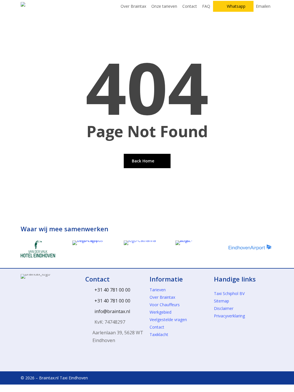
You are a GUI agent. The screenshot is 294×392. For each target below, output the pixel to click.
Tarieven (158, 289)
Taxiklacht (159, 334)
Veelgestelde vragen (168, 319)
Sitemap (221, 301)
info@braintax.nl (112, 311)
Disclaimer (223, 308)
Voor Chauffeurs (165, 304)
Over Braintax (162, 297)
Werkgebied (160, 312)
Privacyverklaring (229, 316)
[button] (147, 388)
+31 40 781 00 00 (112, 290)
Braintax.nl (49, 378)
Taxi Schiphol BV (229, 293)
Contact (157, 327)
